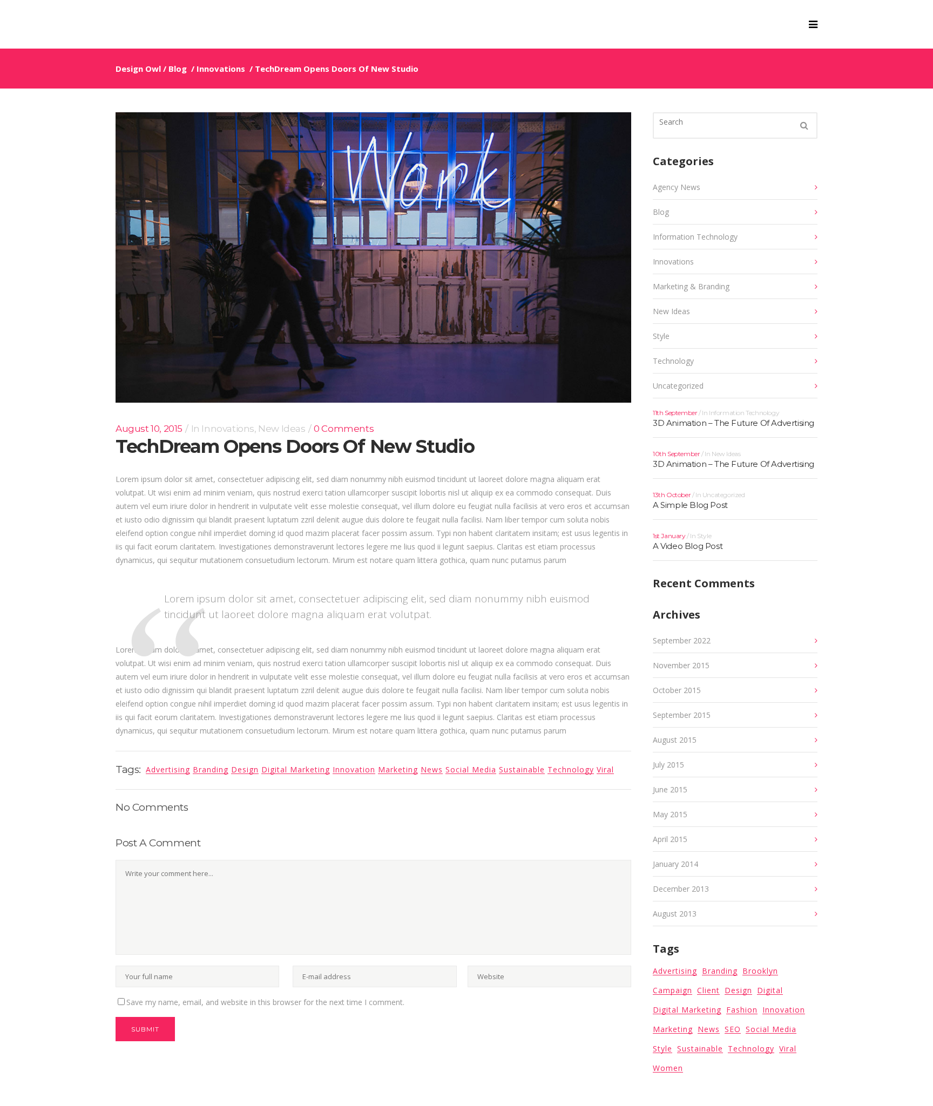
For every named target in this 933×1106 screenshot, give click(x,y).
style (662, 1048)
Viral (605, 769)
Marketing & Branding (691, 286)
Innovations (221, 68)
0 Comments (344, 428)
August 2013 (675, 913)
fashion (742, 1010)
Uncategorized (678, 386)
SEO (733, 1029)
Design (245, 769)
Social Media (470, 769)
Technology (570, 769)
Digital (770, 990)
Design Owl (138, 68)
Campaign (672, 990)
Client (708, 990)
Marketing (398, 769)
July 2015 (668, 764)
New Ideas (281, 428)
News (432, 769)
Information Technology (695, 237)
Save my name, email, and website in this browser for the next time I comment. (265, 1002)
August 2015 (675, 740)
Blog (177, 68)
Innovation (354, 769)
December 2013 (681, 889)
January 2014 (675, 864)
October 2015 (677, 690)
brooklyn (760, 971)
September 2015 (682, 715)
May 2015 (670, 814)
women (668, 1068)
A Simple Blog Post (690, 505)
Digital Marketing (295, 769)
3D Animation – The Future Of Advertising (733, 423)
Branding (720, 971)
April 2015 (670, 839)
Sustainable (522, 769)
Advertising (675, 971)
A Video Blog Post (687, 546)
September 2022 (682, 640)
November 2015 (681, 665)
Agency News (676, 187)
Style (661, 336)
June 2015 (670, 789)
